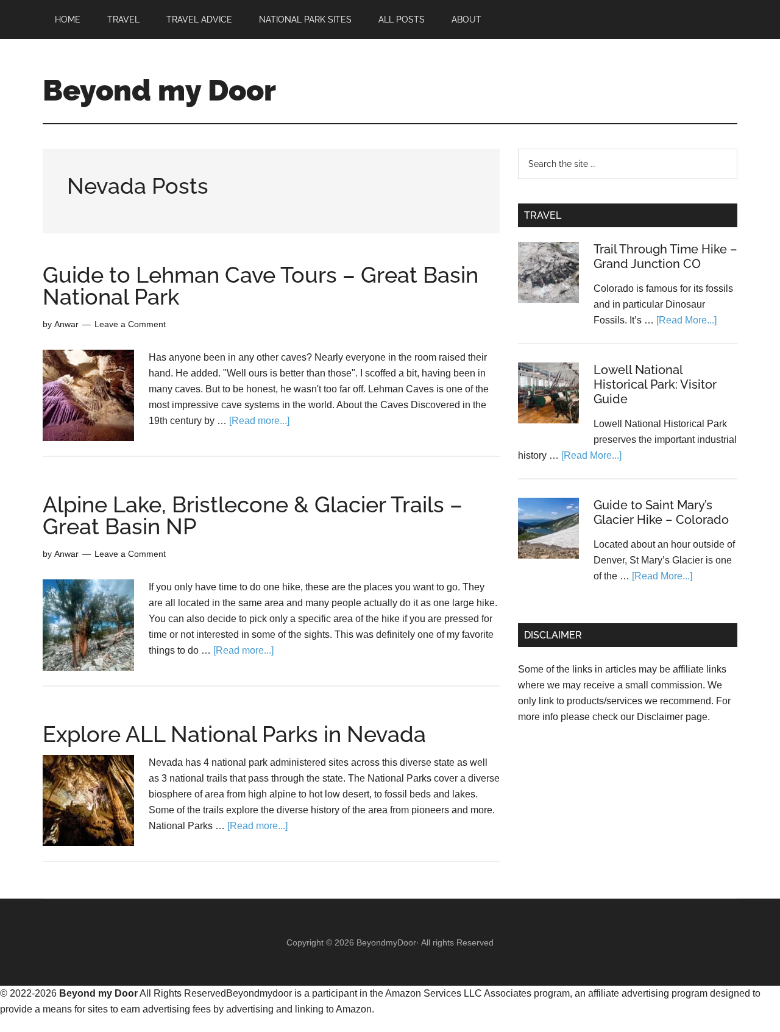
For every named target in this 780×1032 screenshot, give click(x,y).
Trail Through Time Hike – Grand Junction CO (665, 256)
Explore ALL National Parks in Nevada (234, 734)
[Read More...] (686, 320)
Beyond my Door (159, 90)
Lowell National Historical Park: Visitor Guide (655, 384)
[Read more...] (259, 420)
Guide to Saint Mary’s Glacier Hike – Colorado (661, 512)
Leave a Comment (130, 324)
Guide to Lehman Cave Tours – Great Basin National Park (260, 285)
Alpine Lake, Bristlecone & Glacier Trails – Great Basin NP (253, 515)
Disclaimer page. (673, 717)
